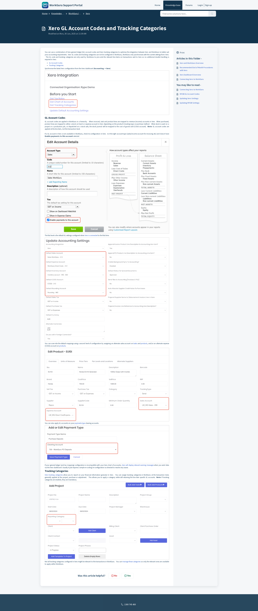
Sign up (208, 5)
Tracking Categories (56, 65)
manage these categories (131, 561)
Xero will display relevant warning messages (138, 465)
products (144, 343)
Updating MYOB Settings (189, 103)
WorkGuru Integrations (79, 13)
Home (157, 5)
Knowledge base (172, 5)
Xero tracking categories (54, 475)
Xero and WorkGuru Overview (191, 63)
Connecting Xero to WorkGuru (192, 79)
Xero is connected (91, 235)
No (115, 575)
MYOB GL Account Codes (190, 94)
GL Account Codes (55, 63)
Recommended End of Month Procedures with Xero (196, 69)
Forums (189, 5)
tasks (135, 343)
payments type (80, 423)
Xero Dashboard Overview (190, 75)
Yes (129, 575)
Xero (88, 13)
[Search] (212, 14)
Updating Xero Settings (189, 98)
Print (182, 52)
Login (200, 5)
